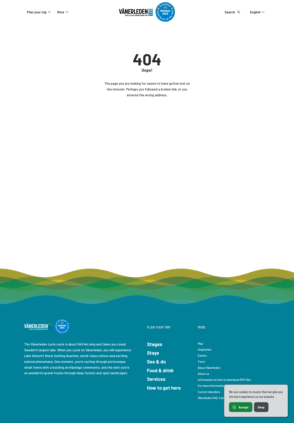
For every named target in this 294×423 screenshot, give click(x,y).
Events (202, 355)
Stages (154, 344)
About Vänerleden (209, 367)
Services (156, 379)
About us (203, 373)
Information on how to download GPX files (224, 379)
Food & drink (160, 370)
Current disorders (209, 392)
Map (200, 343)
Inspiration (204, 349)
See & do (156, 361)
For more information (211, 385)
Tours (201, 361)
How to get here (164, 388)
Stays (153, 353)
